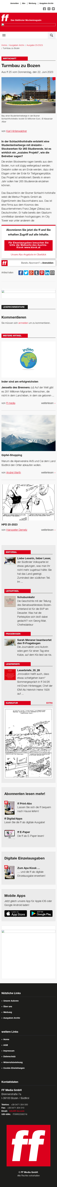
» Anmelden (47, 263)
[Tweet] (26, 273)
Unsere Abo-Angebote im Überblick (28, 255)
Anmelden (14, 3)
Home (4, 45)
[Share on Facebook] (20, 273)
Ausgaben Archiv (46, 3)
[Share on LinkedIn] (47, 273)
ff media (10, 403)
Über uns (7, 1007)
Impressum (8, 1051)
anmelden (23, 323)
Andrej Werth (13, 473)
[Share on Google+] (31, 273)
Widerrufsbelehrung (13, 1063)
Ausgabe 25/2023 (35, 45)
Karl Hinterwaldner (16, 131)
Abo (23, 3)
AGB (5, 1045)
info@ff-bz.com (16, 1111)
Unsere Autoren (11, 1001)
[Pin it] (41, 273)
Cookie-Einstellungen (14, 1068)
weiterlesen (48, 403)
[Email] (52, 273)
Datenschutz (9, 1057)
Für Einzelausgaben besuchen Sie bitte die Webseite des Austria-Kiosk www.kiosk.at (28, 245)
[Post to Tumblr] (36, 273)
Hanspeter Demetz (16, 530)
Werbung (32, 3)
